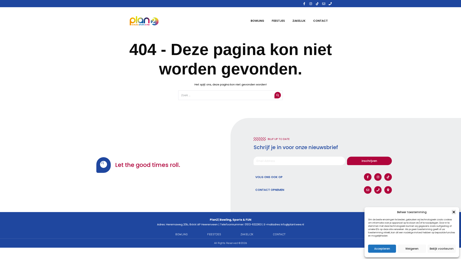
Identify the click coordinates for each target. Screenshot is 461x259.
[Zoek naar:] (230, 95)
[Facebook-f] (304, 4)
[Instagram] (311, 4)
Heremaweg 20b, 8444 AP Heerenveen (192, 224)
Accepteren (382, 249)
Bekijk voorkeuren (442, 249)
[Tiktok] (317, 4)
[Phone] (330, 4)
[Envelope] (324, 4)
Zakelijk (299, 21)
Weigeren (412, 249)
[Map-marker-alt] (388, 190)
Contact (320, 21)
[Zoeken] (277, 95)
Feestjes (278, 21)
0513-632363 (253, 224)
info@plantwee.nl (292, 224)
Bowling (257, 21)
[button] (454, 212)
